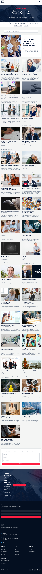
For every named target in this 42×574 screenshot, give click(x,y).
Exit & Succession (4, 551)
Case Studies (17, 551)
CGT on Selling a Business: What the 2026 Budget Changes (29, 42)
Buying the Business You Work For (29, 370)
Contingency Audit (32, 551)
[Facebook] (32, 570)
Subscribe (21, 463)
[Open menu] (40, 2)
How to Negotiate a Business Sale (29, 279)
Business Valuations (4, 548)
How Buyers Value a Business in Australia (10, 118)
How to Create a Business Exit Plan (8, 234)
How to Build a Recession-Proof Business (10, 165)
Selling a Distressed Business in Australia (10, 211)
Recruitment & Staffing (4, 552)
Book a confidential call (19, 485)
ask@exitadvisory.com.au (7, 542)
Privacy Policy (3, 563)
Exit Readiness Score (32, 485)
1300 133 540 (5, 541)
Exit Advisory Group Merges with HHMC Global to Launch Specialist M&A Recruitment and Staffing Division (9, 143)
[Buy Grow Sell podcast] (40, 570)
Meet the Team (17, 549)
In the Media (17, 554)
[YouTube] (37, 570)
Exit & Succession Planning (34, 23)
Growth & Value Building (18, 25)
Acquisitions (26, 25)
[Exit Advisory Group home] (3, 1)
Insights (16, 552)
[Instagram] (35, 570)
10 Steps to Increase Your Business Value (31, 188)
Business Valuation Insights (14, 23)
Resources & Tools (31, 548)
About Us (16, 548)
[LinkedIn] (30, 570)
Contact (2, 562)
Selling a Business (24, 23)
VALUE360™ (3, 554)
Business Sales (3, 549)
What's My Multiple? (32, 549)
